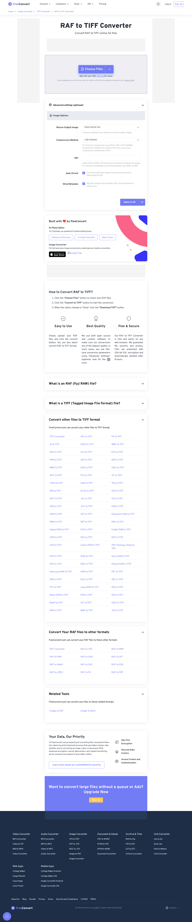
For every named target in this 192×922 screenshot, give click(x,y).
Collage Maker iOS (49, 876)
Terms (50, 899)
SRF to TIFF (117, 579)
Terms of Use (129, 80)
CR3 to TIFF (56, 545)
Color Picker (18, 886)
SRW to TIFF (87, 571)
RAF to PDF (117, 672)
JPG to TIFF (117, 610)
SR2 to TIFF (117, 587)
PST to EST (130, 844)
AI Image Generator (86, 237)
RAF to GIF (117, 656)
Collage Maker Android (51, 871)
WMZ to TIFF (56, 467)
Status (93, 899)
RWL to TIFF (117, 522)
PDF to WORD (103, 839)
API (89, 4)
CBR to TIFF (56, 506)
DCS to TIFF (86, 537)
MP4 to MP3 (46, 844)
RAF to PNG (56, 656)
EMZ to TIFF (87, 483)
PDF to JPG (74, 844)
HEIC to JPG (74, 849)
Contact (84, 899)
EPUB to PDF (103, 844)
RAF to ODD (87, 656)
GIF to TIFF (86, 602)
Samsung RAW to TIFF (61, 571)
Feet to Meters (160, 849)
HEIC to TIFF (117, 467)
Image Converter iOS (50, 886)
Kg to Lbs (158, 844)
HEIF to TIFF (56, 498)
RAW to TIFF (87, 556)
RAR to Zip (130, 839)
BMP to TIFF (87, 610)
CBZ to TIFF (117, 491)
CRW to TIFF (56, 537)
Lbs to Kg (158, 839)
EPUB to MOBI (103, 849)
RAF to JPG (86, 649)
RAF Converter (57, 649)
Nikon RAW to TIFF (59, 595)
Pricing (102, 4)
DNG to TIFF (56, 579)
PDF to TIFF (86, 436)
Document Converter (106, 854)
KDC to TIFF (87, 579)
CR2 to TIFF (56, 564)
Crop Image (18, 881)
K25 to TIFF (86, 529)
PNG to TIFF (56, 610)
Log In (168, 4)
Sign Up (179, 4)
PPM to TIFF (56, 460)
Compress (61, 4)
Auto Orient (72, 173)
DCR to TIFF (56, 556)
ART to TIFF (86, 460)
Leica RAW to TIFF (90, 587)
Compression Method (67, 140)
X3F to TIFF (86, 514)
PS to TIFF (116, 436)
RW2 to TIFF (87, 564)
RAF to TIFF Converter (64, 11)
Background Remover (61, 237)
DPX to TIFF (117, 460)
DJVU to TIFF (87, 491)
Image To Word (88, 711)
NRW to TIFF (56, 522)
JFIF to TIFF (87, 506)
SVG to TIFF (117, 595)
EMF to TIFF (56, 452)
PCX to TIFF (86, 475)
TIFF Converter (43, 11)
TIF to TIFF (116, 475)
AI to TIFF (54, 444)
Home (11, 11)
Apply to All (130, 202)
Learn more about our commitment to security (76, 765)
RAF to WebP (56, 664)
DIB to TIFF (55, 491)
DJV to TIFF (86, 452)
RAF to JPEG (56, 672)
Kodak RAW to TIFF (121, 529)
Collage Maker (19, 871)
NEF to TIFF (86, 522)
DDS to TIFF (87, 467)
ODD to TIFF (117, 602)
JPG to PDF (74, 839)
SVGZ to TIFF (87, 444)
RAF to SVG (86, 664)
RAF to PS (86, 672)
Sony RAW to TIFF (120, 556)
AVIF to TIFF (56, 475)
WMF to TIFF (117, 444)
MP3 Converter (47, 839)
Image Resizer (19, 876)
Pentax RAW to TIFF (121, 564)
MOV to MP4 (18, 849)
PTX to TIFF (55, 587)
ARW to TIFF (56, 514)
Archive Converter (134, 854)
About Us (15, 899)
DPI (76, 158)
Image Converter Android (52, 881)
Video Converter (20, 854)
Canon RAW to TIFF (90, 545)
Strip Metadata (70, 184)
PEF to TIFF (117, 571)
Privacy (42, 899)
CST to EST (130, 849)
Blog (24, 899)
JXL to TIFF (86, 498)
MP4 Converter (19, 839)
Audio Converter (48, 854)
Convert (44, 4)
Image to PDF (56, 711)
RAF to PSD (117, 664)
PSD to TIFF (86, 595)
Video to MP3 (47, 849)
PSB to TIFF (117, 506)
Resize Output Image (67, 127)
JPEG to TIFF (56, 483)
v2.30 (95, 908)
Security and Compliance (67, 899)
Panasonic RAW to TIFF (123, 514)
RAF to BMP (117, 649)
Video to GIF (18, 844)
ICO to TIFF (117, 498)
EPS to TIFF (117, 452)
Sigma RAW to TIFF (59, 529)
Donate (32, 899)
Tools (76, 4)
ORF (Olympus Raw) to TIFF (122, 547)
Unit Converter (160, 854)
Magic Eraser (107, 237)
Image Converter (25, 11)
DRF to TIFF (117, 537)
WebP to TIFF (56, 602)
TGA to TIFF (117, 483)
